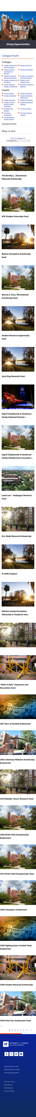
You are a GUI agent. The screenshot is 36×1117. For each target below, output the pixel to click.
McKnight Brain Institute (8, 110)
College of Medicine (10, 96)
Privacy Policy (9, 1091)
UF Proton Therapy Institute (26, 114)
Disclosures (8, 1088)
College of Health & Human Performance (10, 77)
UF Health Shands (25, 109)
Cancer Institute (9, 93)
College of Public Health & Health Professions (9, 104)
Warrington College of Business (26, 85)
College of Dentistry (26, 93)
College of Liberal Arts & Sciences (10, 81)
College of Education (26, 70)
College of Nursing (9, 100)
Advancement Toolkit (12, 1069)
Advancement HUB (11, 1066)
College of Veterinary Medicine (26, 103)
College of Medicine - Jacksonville (26, 97)
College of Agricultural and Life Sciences (11, 66)
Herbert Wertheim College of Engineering (11, 85)
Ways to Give (8, 131)
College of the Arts (26, 65)
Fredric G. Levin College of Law (24, 81)
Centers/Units (9, 123)
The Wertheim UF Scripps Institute (9, 118)
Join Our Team (9, 1081)
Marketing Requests (11, 1073)
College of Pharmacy (26, 100)
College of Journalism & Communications (27, 77)
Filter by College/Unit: (18, 138)
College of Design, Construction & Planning (9, 71)
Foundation (8, 1085)
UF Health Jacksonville (7, 114)
